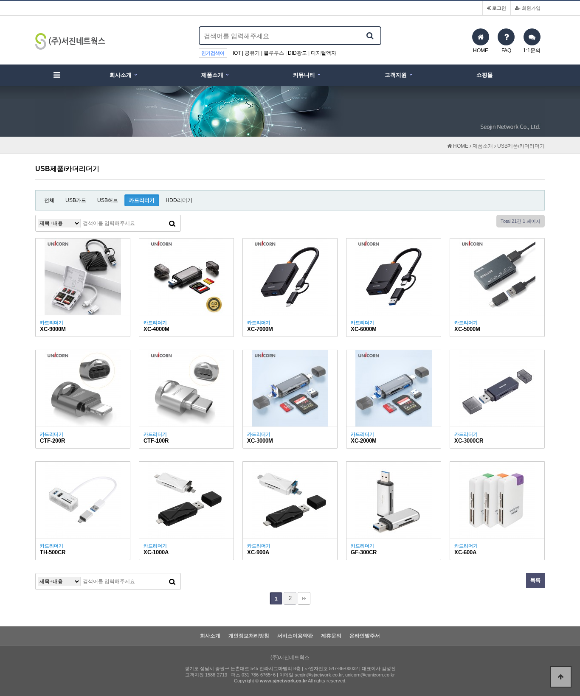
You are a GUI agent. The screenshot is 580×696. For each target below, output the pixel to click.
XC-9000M (53, 329)
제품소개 (212, 75)
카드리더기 (142, 200)
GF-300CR (364, 552)
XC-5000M (467, 329)
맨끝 (304, 598)
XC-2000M (364, 441)
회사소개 (121, 75)
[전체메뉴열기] (56, 75)
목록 (535, 580)
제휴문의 (331, 636)
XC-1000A (156, 552)
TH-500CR (52, 552)
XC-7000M (260, 329)
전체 (49, 200)
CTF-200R (52, 441)
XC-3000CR (468, 441)
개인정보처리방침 (248, 636)
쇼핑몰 (484, 75)
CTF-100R (156, 441)
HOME (460, 146)
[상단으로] (561, 677)
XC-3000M (260, 441)
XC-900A (258, 552)
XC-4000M (156, 329)
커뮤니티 (304, 75)
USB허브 (107, 200)
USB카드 (75, 200)
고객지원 (396, 75)
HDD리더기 (179, 200)
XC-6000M (364, 329)
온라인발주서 (364, 636)
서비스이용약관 (295, 636)
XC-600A (465, 552)
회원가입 (531, 8)
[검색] (369, 35)
